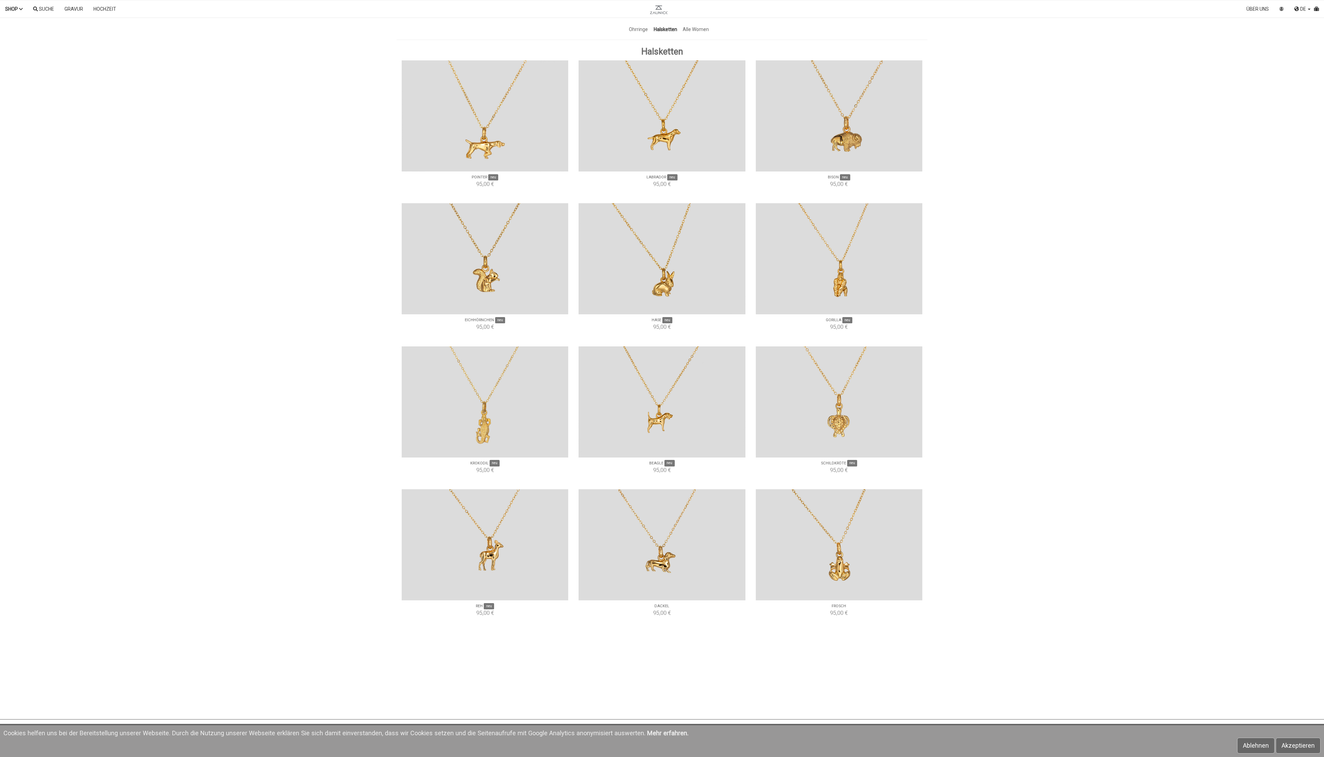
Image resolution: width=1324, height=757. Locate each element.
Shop (12, 9)
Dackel (661, 606)
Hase (656, 320)
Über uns (1257, 9)
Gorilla (833, 320)
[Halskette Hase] (662, 258)
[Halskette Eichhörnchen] (485, 258)
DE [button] (1303, 9)
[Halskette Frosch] (839, 544)
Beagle (656, 463)
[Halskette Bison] (839, 115)
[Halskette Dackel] (662, 544)
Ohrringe (638, 29)
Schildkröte (833, 463)
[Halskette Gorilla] (839, 258)
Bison (833, 177)
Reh (479, 606)
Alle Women (696, 29)
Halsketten (665, 29)
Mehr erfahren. (668, 733)
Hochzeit (104, 9)
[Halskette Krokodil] (485, 402)
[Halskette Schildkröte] (839, 402)
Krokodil (479, 463)
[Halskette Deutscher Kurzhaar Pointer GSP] (485, 115)
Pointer (479, 177)
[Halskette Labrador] (662, 115)
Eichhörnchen (479, 320)
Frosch (839, 606)
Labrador (656, 177)
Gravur (73, 9)
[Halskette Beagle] (662, 402)
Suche (46, 9)
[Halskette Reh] (485, 544)
